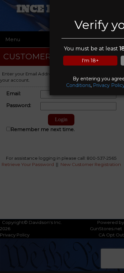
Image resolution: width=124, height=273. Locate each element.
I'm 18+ (90, 61)
